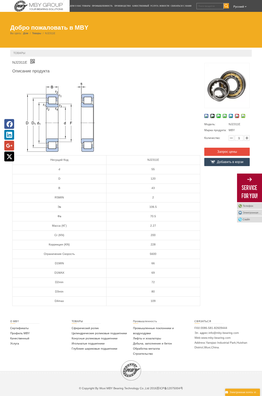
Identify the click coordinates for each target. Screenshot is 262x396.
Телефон (248, 206)
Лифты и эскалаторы (147, 338)
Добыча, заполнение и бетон (152, 343)
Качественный (19, 338)
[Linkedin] (9, 135)
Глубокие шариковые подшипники (94, 348)
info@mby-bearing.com (224, 332)
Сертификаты (19, 328)
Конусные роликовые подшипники (94, 338)
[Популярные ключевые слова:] (226, 6)
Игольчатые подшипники (88, 343)
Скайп (246, 219)
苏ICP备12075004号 (170, 388)
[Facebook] (9, 124)
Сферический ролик (85, 328)
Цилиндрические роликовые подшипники (99, 333)
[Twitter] (9, 156)
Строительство (143, 353)
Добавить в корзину (230, 163)
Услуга (14, 343)
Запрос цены (227, 151)
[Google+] (9, 146)
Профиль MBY (20, 333)
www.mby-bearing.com (216, 337)
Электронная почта (252, 212)
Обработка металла (146, 348)
